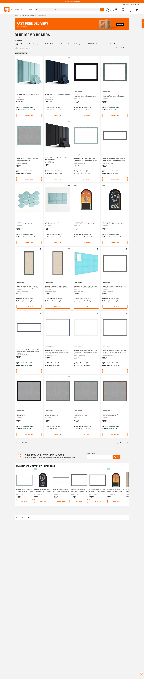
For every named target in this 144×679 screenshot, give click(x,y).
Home (16, 15)
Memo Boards (42, 15)
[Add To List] (40, 57)
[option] (127, 443)
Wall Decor (32, 15)
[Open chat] (143, 23)
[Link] (29, 87)
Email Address (91, 453)
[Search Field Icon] (102, 9)
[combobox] (67, 9)
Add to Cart (29, 115)
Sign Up (116, 457)
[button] (122, 48)
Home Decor (24, 15)
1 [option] (120, 442)
